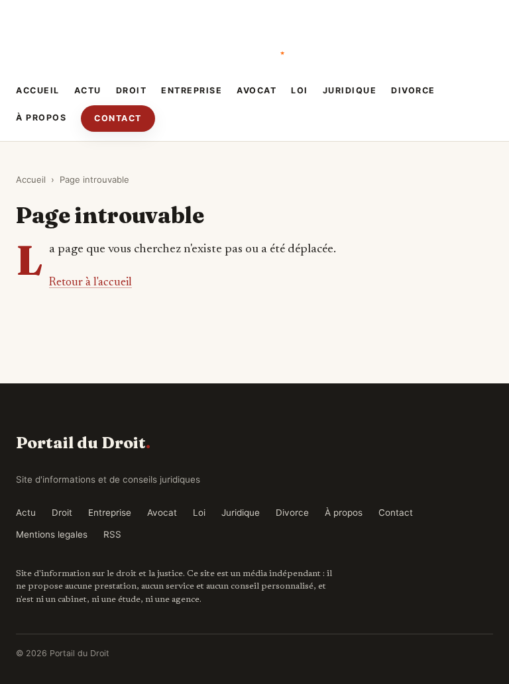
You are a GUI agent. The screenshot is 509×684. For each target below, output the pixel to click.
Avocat (256, 90)
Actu (87, 90)
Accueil (38, 90)
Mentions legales (51, 534)
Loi (299, 90)
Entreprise (191, 90)
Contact (118, 118)
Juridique (350, 90)
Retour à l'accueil (90, 283)
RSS (112, 534)
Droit (131, 90)
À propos (41, 117)
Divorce (413, 90)
